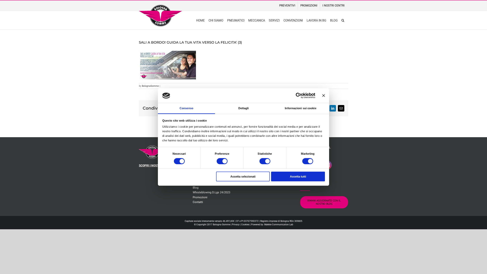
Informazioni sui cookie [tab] (300, 108)
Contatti (198, 202)
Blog (195, 187)
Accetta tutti (298, 176)
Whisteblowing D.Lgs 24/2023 (211, 192)
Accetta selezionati (242, 176)
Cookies (245, 224)
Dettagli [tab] (243, 108)
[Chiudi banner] (323, 95)
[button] (342, 20)
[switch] (222, 161)
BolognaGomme (150, 86)
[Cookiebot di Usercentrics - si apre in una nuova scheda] (298, 95)
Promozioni (200, 197)
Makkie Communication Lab (278, 224)
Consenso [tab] (186, 108)
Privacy (236, 224)
